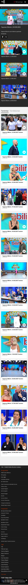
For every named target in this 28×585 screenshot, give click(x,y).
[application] (14, 292)
